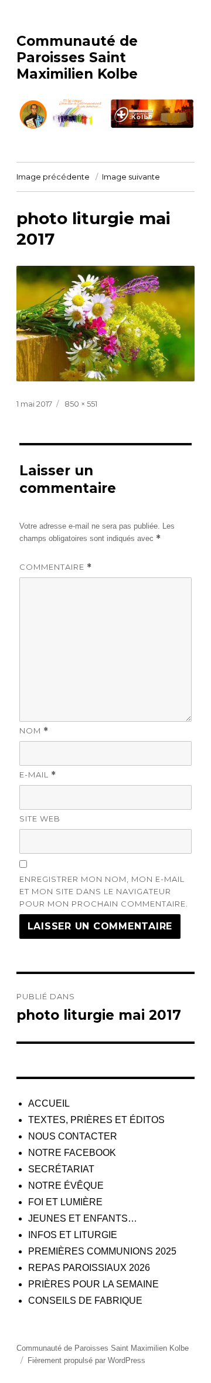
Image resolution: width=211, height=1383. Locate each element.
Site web (39, 818)
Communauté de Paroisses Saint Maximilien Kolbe (77, 57)
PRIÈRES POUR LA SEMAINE (93, 1284)
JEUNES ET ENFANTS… (82, 1218)
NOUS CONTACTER (72, 1136)
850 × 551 (80, 403)
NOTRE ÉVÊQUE (66, 1186)
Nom (34, 731)
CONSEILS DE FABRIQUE (85, 1301)
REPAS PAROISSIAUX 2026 (89, 1268)
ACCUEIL (49, 1103)
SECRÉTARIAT (61, 1169)
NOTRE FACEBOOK (72, 1153)
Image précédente (53, 176)
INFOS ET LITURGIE (72, 1235)
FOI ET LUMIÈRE (65, 1202)
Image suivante (131, 176)
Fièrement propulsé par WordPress (86, 1360)
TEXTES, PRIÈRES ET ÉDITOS (96, 1120)
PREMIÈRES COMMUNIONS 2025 (102, 1251)
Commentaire (55, 567)
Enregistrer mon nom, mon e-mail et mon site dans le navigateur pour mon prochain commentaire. (103, 891)
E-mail (37, 775)
